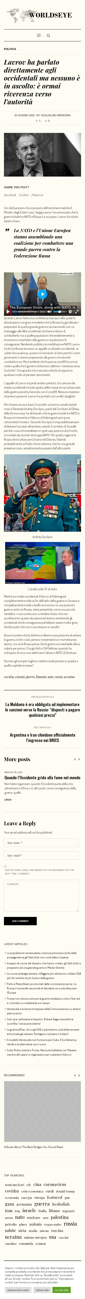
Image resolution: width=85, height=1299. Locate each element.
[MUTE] (49, 311)
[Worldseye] (42, 15)
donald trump (65, 1191)
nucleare (34, 1217)
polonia (35, 1224)
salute (10, 1230)
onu (45, 1218)
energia (26, 1197)
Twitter (24, 195)
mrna (9, 1217)
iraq (17, 1211)
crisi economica (32, 1191)
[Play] (8, 311)
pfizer (23, 1224)
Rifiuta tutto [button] (42, 1290)
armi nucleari (14, 1185)
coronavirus (55, 1184)
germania (24, 1204)
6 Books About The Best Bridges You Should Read (33, 1147)
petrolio (11, 1224)
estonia (20, 677)
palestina (60, 1217)
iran (8, 1210)
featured (54, 1197)
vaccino (10, 1243)
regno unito (52, 1224)
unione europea (35, 1237)
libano (54, 1210)
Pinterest (37, 195)
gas (67, 1197)
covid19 (9, 677)
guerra (30, 677)
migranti (68, 1211)
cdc (28, 1185)
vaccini (63, 1237)
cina (37, 1184)
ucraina (69, 677)
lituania (41, 677)
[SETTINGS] (70, 311)
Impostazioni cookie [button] (18, 1290)
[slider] (25, 312)
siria (22, 1230)
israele (29, 1210)
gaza (9, 1204)
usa (52, 1237)
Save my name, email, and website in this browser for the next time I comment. (39, 872)
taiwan (44, 1231)
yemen (40, 1243)
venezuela (26, 1243)
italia (42, 1210)
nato (51, 677)
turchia (57, 1230)
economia (12, 1197)
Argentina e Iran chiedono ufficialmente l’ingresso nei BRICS (42, 737)
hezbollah (61, 1204)
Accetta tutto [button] (61, 1290)
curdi (50, 1191)
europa (39, 1197)
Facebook (10, 195)
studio (33, 1231)
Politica (10, 49)
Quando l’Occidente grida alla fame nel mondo (42, 777)
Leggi (7, 799)
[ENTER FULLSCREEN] (77, 311)
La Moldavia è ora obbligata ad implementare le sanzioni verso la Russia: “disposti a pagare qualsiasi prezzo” (42, 709)
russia (59, 677)
